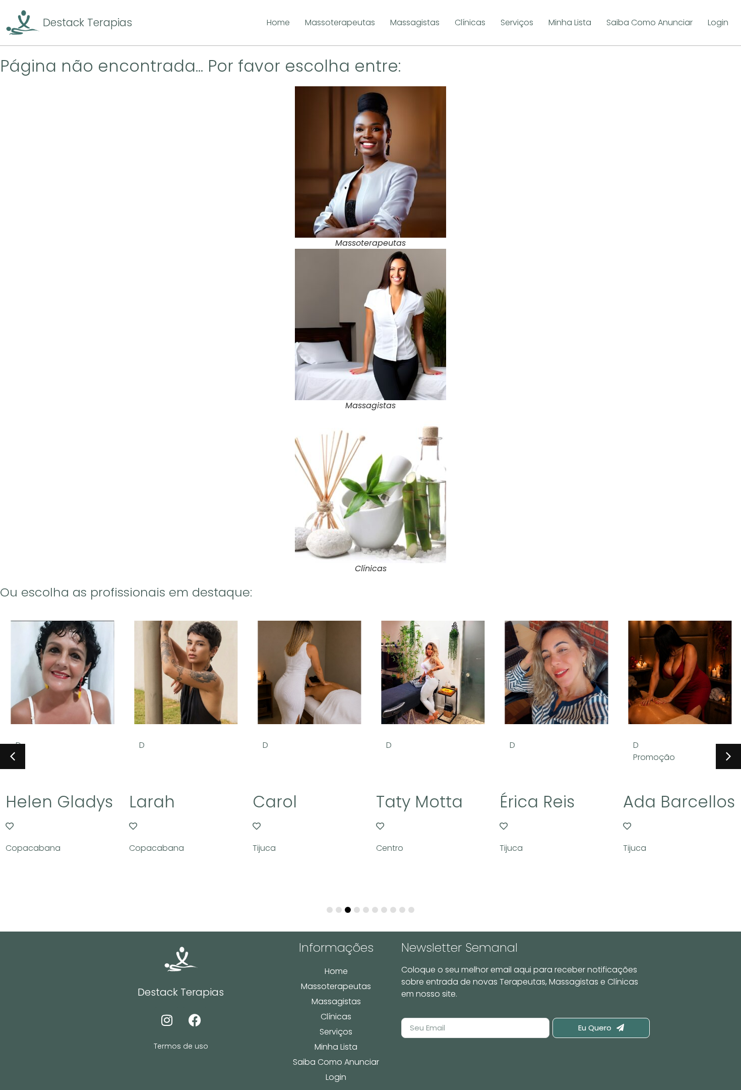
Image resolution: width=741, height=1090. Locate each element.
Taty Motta (419, 801)
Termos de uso (181, 1046)
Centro (389, 848)
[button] (728, 756)
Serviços (336, 1032)
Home (336, 971)
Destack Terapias (87, 22)
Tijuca (263, 848)
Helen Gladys (58, 801)
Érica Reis (536, 801)
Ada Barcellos (678, 801)
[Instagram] (166, 1019)
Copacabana (32, 848)
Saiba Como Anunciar (336, 1062)
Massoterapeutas (336, 986)
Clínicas (336, 1016)
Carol (274, 801)
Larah (151, 801)
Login (336, 1077)
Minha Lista (336, 1047)
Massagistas (336, 1001)
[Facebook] (194, 1019)
